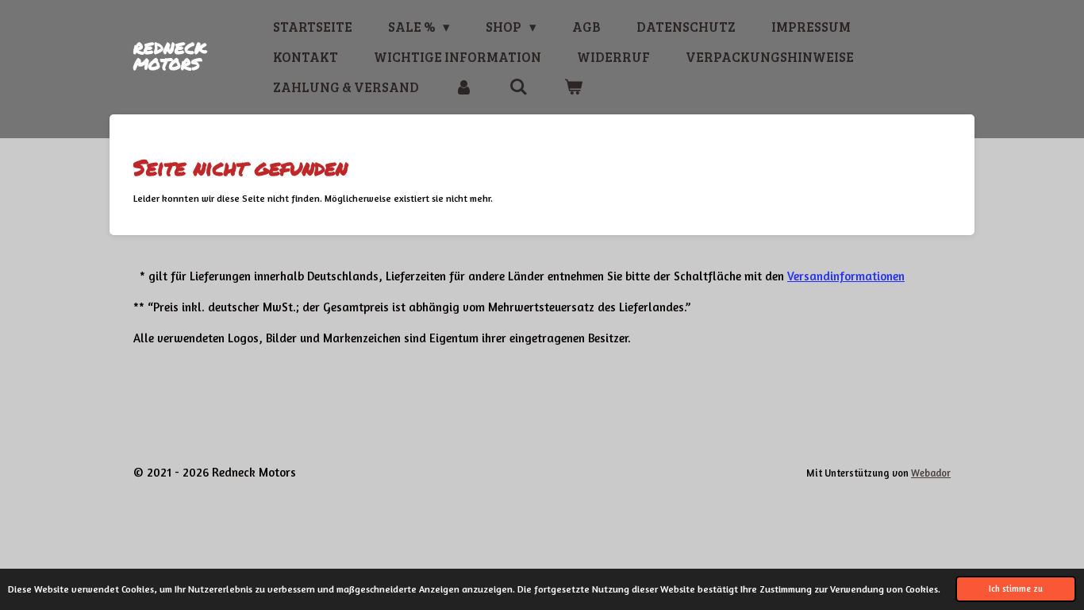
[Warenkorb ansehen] (573, 87)
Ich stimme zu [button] (1016, 588)
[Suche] (518, 87)
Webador (931, 473)
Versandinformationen (846, 276)
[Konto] (464, 87)
